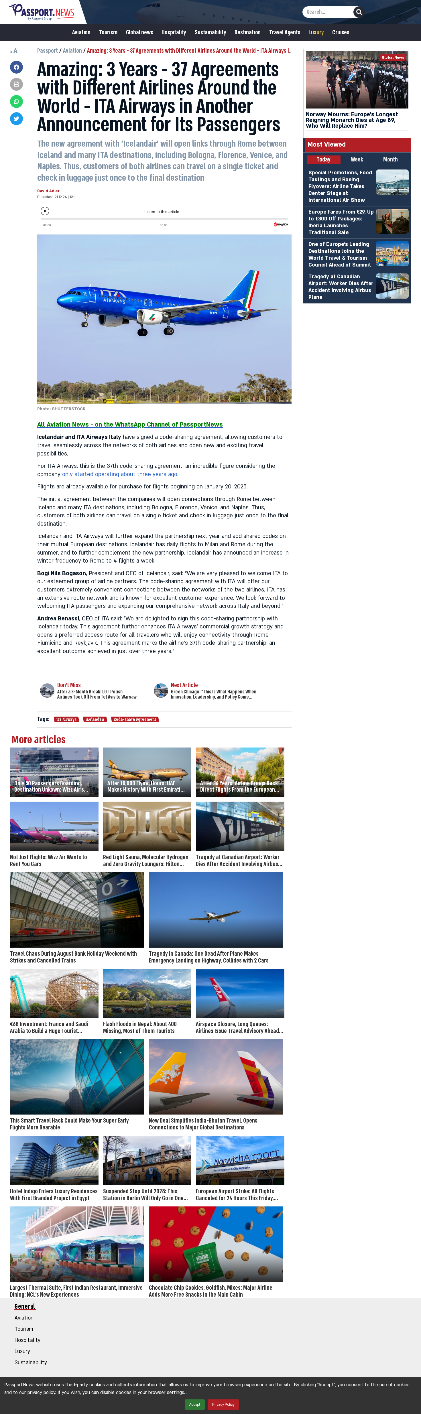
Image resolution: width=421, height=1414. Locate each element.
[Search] (359, 12)
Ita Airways (66, 719)
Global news (139, 32)
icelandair (95, 719)
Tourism (108, 32)
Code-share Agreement (135, 719)
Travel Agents (284, 32)
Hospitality (174, 32)
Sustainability (210, 32)
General (25, 1306)
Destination (248, 32)
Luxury (316, 32)
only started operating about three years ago (119, 474)
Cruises (340, 32)
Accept (194, 1404)
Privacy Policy (223, 1404)
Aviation (81, 32)
